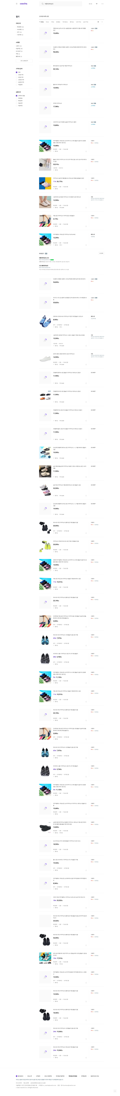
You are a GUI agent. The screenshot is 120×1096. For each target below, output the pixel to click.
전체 (19, 72)
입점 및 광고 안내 (95, 1076)
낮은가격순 (78, 22)
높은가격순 (85, 22)
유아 (19, 32)
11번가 (18, 46)
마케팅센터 (84, 1076)
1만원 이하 (20, 74)
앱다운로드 (20, 1076)
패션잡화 (20, 27)
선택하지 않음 (21, 95)
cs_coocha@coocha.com (49, 1085)
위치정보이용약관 (60, 1076)
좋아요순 (72, 22)
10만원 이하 (21, 79)
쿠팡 (17, 54)
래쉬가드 (61, 168)
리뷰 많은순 (65, 22)
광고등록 (101, 253)
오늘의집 (19, 48)
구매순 (52, 22)
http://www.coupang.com (44, 267)
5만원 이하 (20, 77)
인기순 (42, 22)
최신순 (47, 22)
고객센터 (38, 1076)
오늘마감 (20, 105)
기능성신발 (65, 149)
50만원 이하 (21, 82)
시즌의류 (20, 35)
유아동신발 (66, 325)
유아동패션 (59, 325)
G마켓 (44, 258)
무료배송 (20, 98)
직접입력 (20, 84)
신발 (60, 149)
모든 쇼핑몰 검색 (24, 61)
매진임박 (20, 100)
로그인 (90, 4)
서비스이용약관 (48, 1076)
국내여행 (20, 29)
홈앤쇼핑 (19, 56)
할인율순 (58, 22)
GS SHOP (19, 51)
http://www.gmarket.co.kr (44, 259)
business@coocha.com (69, 1085)
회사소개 (30, 1076)
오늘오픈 (20, 103)
